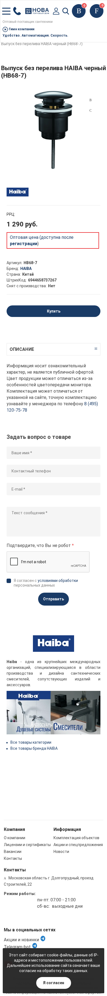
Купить (53, 311)
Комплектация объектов (76, 838)
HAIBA (26, 268)
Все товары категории (30, 742)
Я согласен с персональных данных (46, 583)
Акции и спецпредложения (78, 844)
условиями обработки (58, 580)
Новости (61, 851)
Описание (22, 349)
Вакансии (12, 851)
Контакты (13, 858)
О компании (14, 838)
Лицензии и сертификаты (27, 844)
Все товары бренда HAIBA (34, 748)
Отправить (53, 599)
